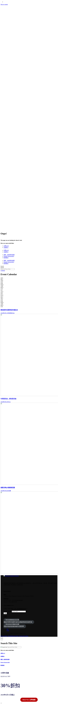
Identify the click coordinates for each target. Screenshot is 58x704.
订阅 (5, 613)
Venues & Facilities (23, 226)
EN (10, 8)
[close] (2, 49)
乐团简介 (3, 656)
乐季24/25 (3, 653)
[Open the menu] (2, 230)
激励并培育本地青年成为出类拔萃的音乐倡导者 (18, 621)
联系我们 (9, 10)
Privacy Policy (4, 226)
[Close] (2, 637)
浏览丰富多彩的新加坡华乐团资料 (14, 625)
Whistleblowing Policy (13, 226)
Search (2, 266)
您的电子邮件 (8, 611)
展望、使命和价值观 (5, 659)
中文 (14, 8)
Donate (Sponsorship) (5, 662)
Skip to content (4, 4)
